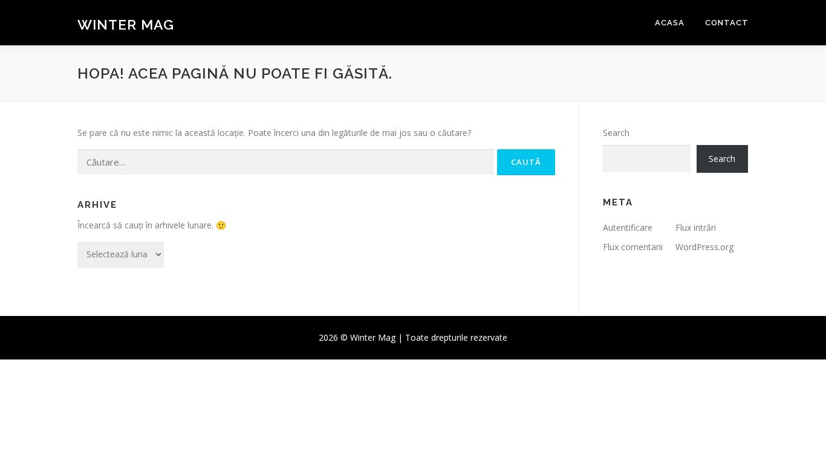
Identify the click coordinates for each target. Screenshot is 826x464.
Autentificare (627, 227)
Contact (727, 22)
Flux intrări (695, 227)
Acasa (670, 22)
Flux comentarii (633, 247)
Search (616, 132)
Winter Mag (125, 24)
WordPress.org (704, 247)
